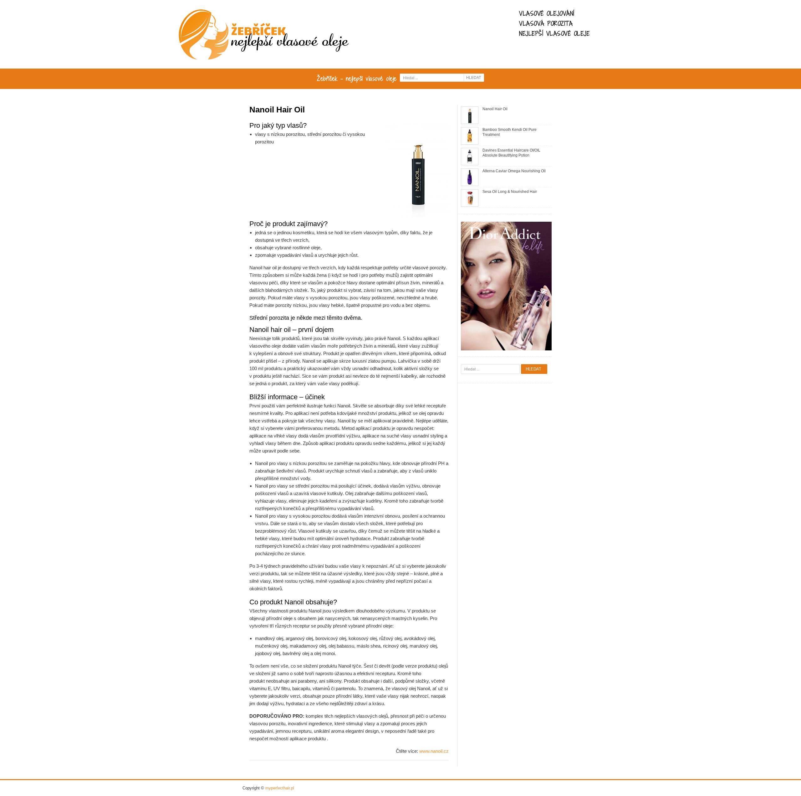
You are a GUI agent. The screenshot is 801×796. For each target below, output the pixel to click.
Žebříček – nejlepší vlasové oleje (357, 79)
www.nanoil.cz (434, 751)
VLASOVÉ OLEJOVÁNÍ (546, 13)
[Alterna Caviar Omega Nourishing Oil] (469, 177)
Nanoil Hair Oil (495, 109)
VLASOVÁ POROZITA (546, 23)
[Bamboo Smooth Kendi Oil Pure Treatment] (469, 135)
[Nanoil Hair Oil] (469, 115)
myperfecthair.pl (279, 788)
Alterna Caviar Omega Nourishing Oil (514, 171)
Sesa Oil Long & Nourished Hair (509, 191)
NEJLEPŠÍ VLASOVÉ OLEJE (554, 33)
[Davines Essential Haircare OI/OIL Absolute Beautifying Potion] (469, 156)
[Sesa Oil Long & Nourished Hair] (469, 197)
